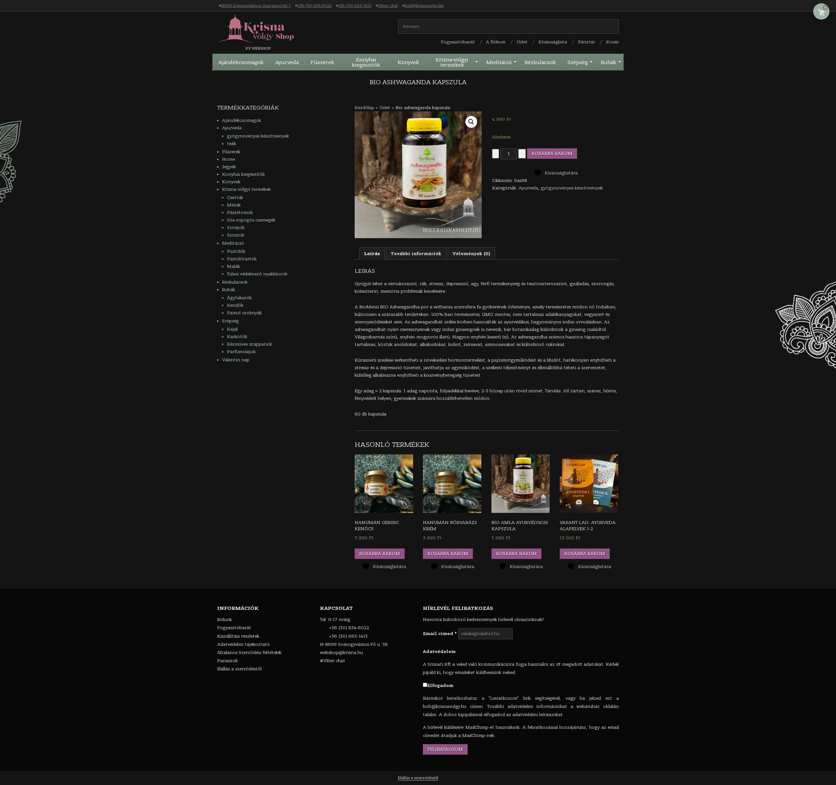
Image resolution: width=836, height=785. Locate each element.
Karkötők (237, 336)
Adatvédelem (439, 651)
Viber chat (388, 5)
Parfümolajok (241, 351)
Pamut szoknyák (244, 313)
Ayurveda (528, 188)
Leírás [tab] (372, 253)
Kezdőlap (364, 107)
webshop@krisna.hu (341, 652)
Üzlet (384, 107)
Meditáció (233, 243)
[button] (471, 122)
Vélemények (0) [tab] (471, 253)
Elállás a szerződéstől (418, 778)
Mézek (234, 205)
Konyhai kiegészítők (243, 174)
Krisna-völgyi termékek (246, 189)
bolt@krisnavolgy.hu (424, 5)
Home (228, 159)
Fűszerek (231, 152)
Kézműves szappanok (249, 344)
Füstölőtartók (242, 259)
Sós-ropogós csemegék (251, 220)
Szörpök (236, 227)
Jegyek (229, 167)
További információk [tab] (416, 253)
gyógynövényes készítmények (572, 188)
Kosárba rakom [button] (379, 553)
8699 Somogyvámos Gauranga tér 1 (256, 5)
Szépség (230, 321)
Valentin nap (235, 360)
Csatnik (235, 197)
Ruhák (228, 289)
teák (231, 143)
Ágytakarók (239, 298)
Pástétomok (240, 212)
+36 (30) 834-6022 (314, 5)
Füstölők (236, 251)
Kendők (235, 305)
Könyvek (231, 182)
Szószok (235, 235)
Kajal (232, 329)
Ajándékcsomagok (241, 120)
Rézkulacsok (235, 282)
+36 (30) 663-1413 (354, 5)
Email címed (440, 633)
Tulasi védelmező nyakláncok (257, 274)
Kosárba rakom (552, 153)
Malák (233, 266)
